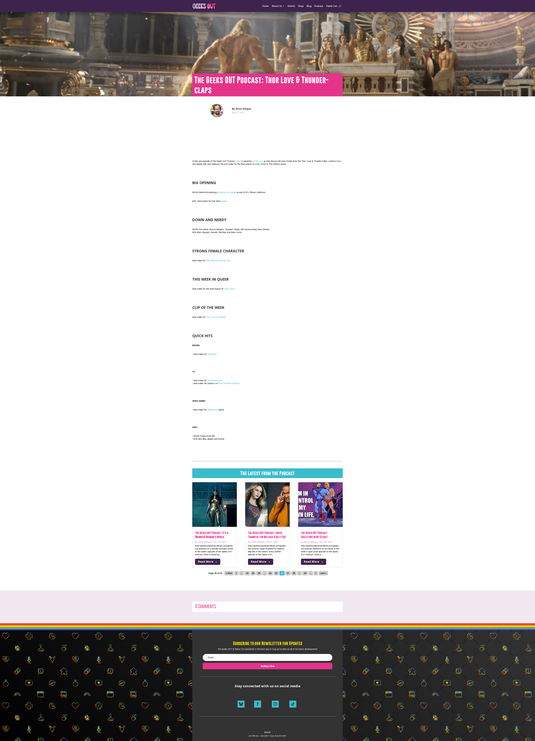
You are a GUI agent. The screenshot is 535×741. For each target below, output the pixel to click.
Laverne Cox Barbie (227, 192)
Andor (224, 201)
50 (305, 573)
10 (247, 573)
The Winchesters (214, 380)
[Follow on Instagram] (275, 704)
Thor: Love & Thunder (216, 317)
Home (265, 6)
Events (291, 6)
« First (229, 573)
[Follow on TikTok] (292, 704)
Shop (301, 6)
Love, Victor (229, 288)
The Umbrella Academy (229, 383)
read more (205, 561)
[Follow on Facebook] (257, 704)
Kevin (238, 161)
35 (276, 573)
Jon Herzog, (257, 161)
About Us (277, 6)
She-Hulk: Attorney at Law (218, 260)
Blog (309, 6)
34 (270, 573)
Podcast (318, 6)
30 (259, 573)
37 (288, 573)
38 (294, 573)
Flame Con (331, 6)
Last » (323, 573)
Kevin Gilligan (204, 542)
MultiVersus (212, 409)
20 (253, 573)
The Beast (212, 354)
